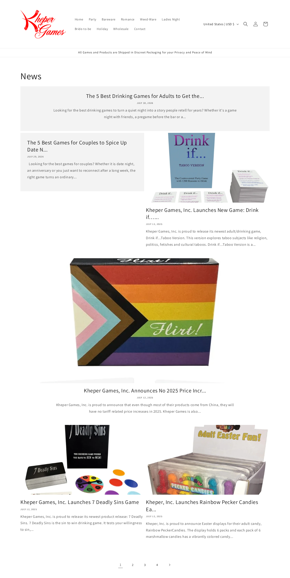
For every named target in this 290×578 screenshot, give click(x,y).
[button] (246, 24)
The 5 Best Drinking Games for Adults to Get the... (145, 95)
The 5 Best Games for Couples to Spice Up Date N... (77, 146)
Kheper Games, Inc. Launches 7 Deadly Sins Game (79, 502)
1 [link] (120, 564)
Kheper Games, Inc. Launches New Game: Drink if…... (202, 213)
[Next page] (169, 565)
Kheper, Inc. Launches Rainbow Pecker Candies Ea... (202, 506)
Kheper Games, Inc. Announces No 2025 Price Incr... (145, 390)
